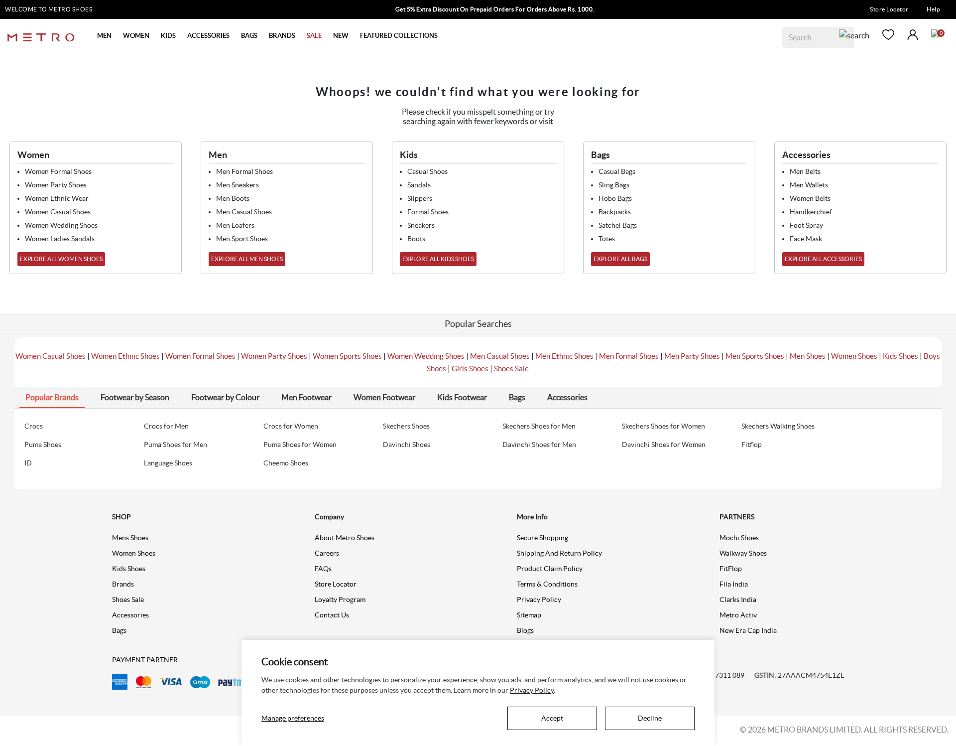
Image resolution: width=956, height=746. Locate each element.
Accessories (130, 615)
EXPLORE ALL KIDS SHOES (438, 259)
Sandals (419, 185)
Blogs (525, 630)
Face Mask (806, 239)
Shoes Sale (511, 368)
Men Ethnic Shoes (564, 356)
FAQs (323, 569)
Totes (606, 239)
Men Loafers (235, 225)
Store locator (336, 584)
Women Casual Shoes (50, 356)
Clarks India (737, 599)
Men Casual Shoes (500, 356)
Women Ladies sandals (60, 239)
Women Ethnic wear (57, 198)
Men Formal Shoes (629, 356)
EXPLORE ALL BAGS (620, 259)
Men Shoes (808, 356)
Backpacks (614, 212)
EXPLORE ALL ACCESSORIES (823, 259)
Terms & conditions (547, 584)
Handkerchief (811, 212)
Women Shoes (854, 356)
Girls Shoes (470, 368)
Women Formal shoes (58, 171)
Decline (650, 718)
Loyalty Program (340, 599)
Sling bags (613, 185)
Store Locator (889, 9)
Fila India (733, 584)
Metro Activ (738, 615)
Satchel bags (617, 225)
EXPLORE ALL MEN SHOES (247, 259)
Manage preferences (292, 718)
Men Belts (805, 171)
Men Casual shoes (244, 212)
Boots (416, 239)
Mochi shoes (739, 538)
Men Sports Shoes (754, 356)
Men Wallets (809, 185)
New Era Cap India (748, 630)
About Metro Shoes (344, 538)
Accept (552, 718)
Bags (119, 630)
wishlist (888, 34)
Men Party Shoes (692, 356)
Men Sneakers (237, 185)
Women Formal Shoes (200, 356)
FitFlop (730, 569)
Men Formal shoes (244, 171)
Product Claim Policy (550, 569)
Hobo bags (615, 198)
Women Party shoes (56, 185)
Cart (935, 33)
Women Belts (810, 198)
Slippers (419, 198)
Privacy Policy (539, 599)
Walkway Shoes (743, 553)
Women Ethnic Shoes (125, 356)
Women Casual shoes (58, 212)
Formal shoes (428, 212)
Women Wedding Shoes (426, 356)
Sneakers (421, 225)
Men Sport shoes (242, 239)
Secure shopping (542, 538)
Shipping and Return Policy (559, 553)
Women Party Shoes (274, 356)
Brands (123, 584)
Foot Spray (806, 225)
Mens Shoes (130, 538)
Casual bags (616, 171)
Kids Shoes (900, 356)
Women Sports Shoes (347, 356)
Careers (327, 553)
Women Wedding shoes (61, 225)
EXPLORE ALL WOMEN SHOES (61, 259)
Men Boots (232, 198)
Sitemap (529, 615)
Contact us (332, 615)
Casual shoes (427, 171)
